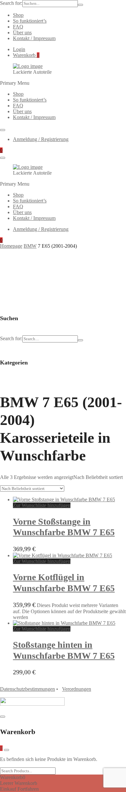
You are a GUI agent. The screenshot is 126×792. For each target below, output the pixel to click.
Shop (18, 15)
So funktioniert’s (30, 21)
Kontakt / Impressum (34, 38)
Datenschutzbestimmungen (27, 689)
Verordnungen (76, 689)
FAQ (18, 26)
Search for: (11, 3)
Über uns (22, 32)
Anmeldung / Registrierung (40, 139)
